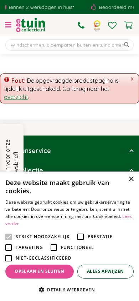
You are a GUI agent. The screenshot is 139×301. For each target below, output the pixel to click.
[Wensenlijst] (112, 25)
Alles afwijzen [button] (105, 271)
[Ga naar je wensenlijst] (112, 25)
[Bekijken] (128, 25)
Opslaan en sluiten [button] (39, 271)
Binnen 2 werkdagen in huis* (39, 7)
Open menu (8, 25)
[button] (69, 289)
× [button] (131, 179)
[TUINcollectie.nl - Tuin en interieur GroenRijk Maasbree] (30, 25)
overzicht (16, 97)
